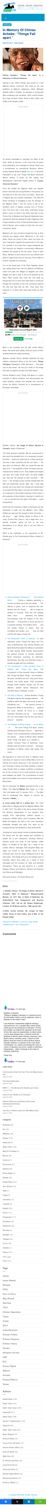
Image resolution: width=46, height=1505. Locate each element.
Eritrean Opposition (12, 1311)
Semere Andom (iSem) (11, 1447)
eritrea (6, 1275)
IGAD (5, 1191)
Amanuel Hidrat (8, 1438)
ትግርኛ (5, 1261)
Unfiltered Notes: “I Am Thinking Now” (16, 924)
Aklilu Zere (7, 1456)
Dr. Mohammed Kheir (11, 1460)
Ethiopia (6, 1284)
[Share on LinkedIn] (29, 1501)
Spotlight (6, 1234)
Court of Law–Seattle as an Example (16, 1094)
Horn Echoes (7, 1186)
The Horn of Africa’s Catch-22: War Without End (20, 1110)
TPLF (5, 1307)
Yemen (6, 1384)
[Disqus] (23, 970)
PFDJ (5, 1289)
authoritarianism (10, 1329)
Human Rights (9, 1366)
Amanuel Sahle (8, 1452)
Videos (5, 1252)
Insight (5, 1195)
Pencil (5, 1212)
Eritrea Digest (8, 1173)
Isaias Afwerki (9, 1280)
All (3, 1129)
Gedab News (7, 1182)
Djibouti (6, 1370)
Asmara (6, 1347)
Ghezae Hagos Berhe (11, 1473)
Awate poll (6, 1142)
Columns (6, 1160)
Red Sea (7, 1302)
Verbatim (6, 1248)
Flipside (5, 1177)
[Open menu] (5, 18)
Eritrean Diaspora (11, 1338)
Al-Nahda (6, 1125)
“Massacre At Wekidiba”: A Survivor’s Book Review (20, 922)
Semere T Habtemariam (12, 1421)
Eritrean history (10, 1343)
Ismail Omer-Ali (8, 1465)
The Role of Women (15, 695)
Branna (5, 1155)
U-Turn (5, 1243)
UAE (5, 1356)
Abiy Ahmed (8, 1298)
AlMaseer (6, 1133)
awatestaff (6, 1412)
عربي (9, 1256)
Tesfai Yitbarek (18, 43)
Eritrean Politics (10, 1334)
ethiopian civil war (11, 1352)
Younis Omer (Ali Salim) (11, 1443)
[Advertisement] (23, 131)
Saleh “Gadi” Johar (10, 1408)
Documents (7, 1164)
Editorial (6, 1169)
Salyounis (6, 1425)
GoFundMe (29, 339)
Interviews (6, 1199)
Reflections (7, 1226)
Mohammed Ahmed (10, 1478)
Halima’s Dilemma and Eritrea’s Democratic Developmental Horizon (19, 1102)
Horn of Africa (9, 1293)
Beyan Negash (8, 1434)
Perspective (7, 1217)
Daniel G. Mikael (9, 1482)
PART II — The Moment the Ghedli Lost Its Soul (20, 1088)
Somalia (6, 1375)
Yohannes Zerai (9, 1469)
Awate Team (7, 1147)
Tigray (6, 1316)
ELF (5, 1361)
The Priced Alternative (11, 1081)
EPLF (5, 1325)
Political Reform (10, 1379)
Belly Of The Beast (10, 1151)
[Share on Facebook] (6, 1501)
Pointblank (6, 1221)
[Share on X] (17, 1501)
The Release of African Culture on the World (25, 724)
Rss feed (6, 1230)
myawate (6, 1204)
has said (30, 171)
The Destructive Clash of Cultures (21, 638)
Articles (7, 25)
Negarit (5, 1208)
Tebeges (6, 1239)
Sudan (6, 1320)
